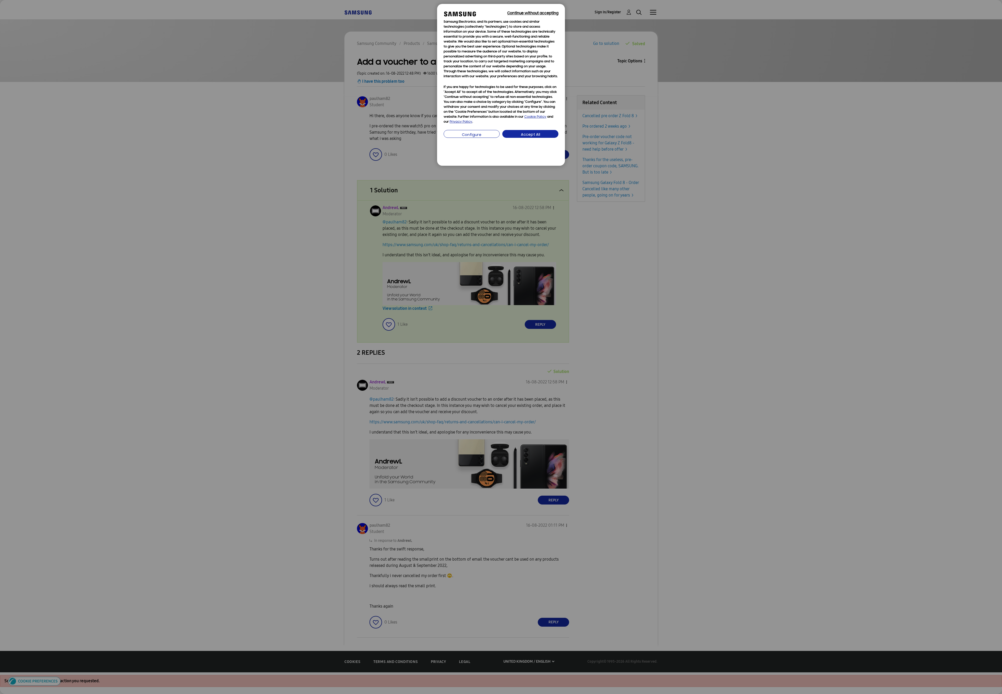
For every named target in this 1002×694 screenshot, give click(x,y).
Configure (471, 135)
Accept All (530, 135)
